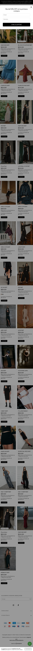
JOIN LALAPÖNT (16, 24)
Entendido (28, 649)
